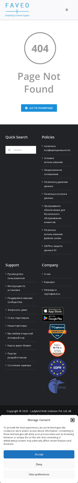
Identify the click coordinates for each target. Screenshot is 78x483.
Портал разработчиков (17, 355)
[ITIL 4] (57, 342)
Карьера (49, 282)
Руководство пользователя (16, 276)
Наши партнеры (17, 325)
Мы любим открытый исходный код (20, 335)
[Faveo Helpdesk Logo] (17, 4)
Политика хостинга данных (55, 196)
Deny (39, 464)
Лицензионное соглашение (53, 172)
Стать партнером (18, 317)
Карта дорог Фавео (19, 345)
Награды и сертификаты (52, 291)
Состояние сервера (19, 365)
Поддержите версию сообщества (20, 300)
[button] (72, 420)
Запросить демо (17, 309)
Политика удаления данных (56, 184)
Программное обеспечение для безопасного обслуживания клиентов (54, 214)
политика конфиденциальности (57, 148)
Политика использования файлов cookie (53, 234)
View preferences (39, 474)
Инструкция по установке (16, 288)
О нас (47, 274)
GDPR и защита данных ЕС (53, 248)
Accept (39, 454)
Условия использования (53, 160)
